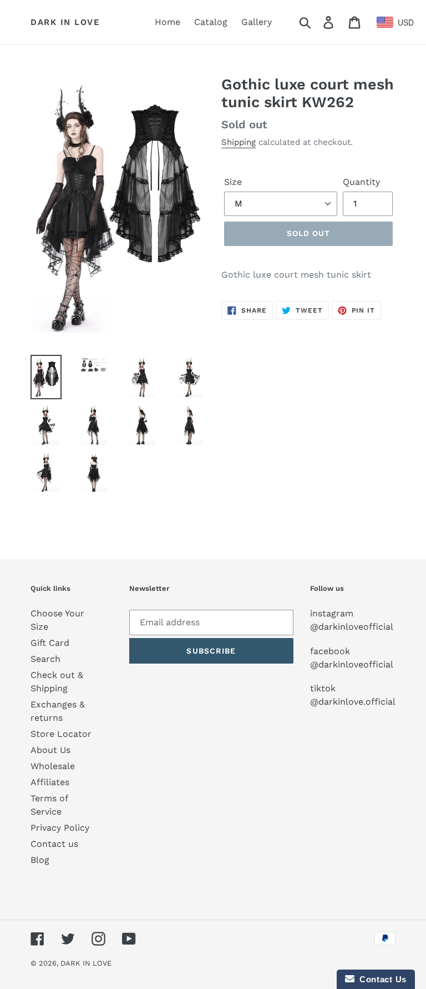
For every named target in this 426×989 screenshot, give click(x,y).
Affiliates (50, 782)
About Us (50, 750)
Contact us (54, 844)
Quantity (361, 182)
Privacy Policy (60, 827)
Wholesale (53, 766)
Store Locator (61, 734)
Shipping (238, 142)
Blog (40, 860)
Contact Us (380, 979)
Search (45, 659)
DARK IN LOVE (65, 22)
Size (233, 182)
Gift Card (50, 642)
